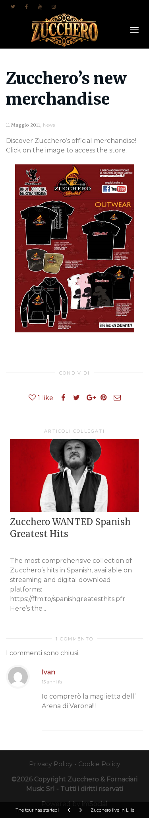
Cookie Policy (99, 764)
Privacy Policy (51, 764)
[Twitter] (12, 6)
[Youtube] (39, 6)
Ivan (48, 672)
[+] (74, 475)
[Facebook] (26, 6)
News (49, 125)
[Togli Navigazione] (134, 30)
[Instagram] (53, 6)
